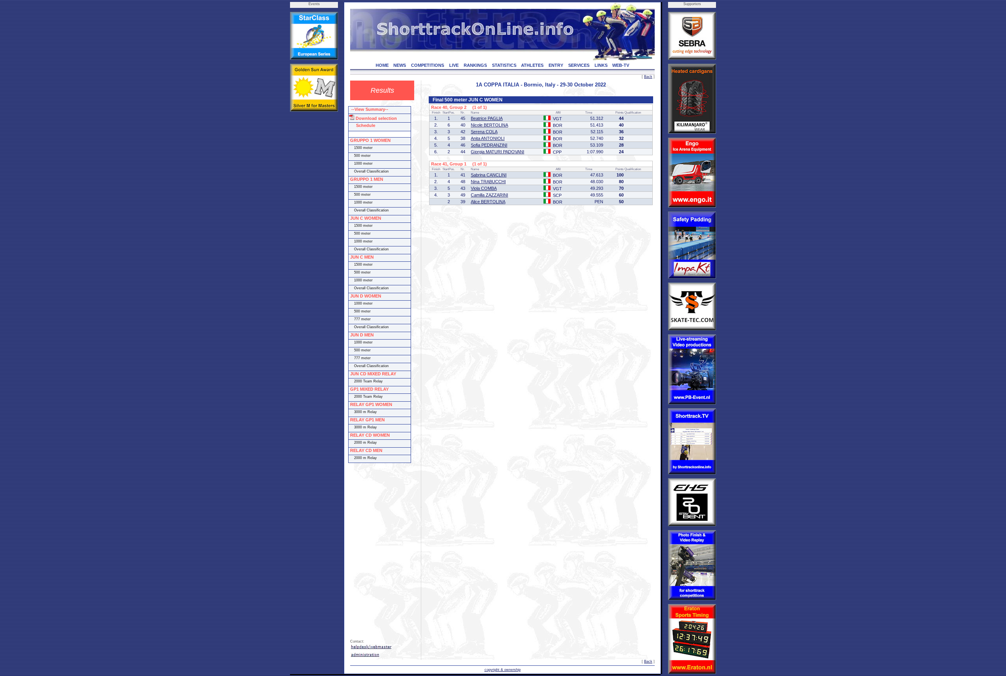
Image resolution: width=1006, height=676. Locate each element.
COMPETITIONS (427, 65)
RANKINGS (475, 65)
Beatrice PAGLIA (487, 118)
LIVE (454, 65)
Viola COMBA (484, 188)
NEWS (399, 65)
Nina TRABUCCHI (488, 181)
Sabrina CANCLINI (489, 175)
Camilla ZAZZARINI (489, 195)
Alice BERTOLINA (488, 201)
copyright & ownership (503, 670)
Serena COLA (484, 131)
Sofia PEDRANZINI (489, 145)
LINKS (601, 65)
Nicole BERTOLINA (489, 125)
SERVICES (578, 65)
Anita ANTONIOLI (488, 138)
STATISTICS (504, 65)
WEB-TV (620, 65)
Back (648, 77)
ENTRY (556, 65)
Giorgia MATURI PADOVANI (497, 151)
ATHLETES (532, 65)
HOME (382, 65)
